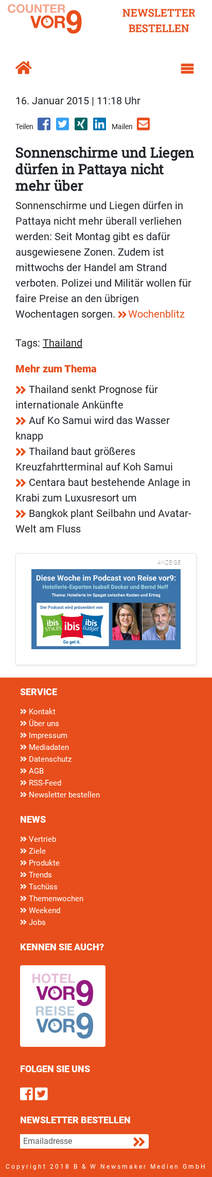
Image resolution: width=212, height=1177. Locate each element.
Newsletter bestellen (63, 794)
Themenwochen (55, 898)
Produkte (43, 863)
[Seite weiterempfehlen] (144, 127)
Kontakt (41, 711)
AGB (35, 771)
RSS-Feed (44, 783)
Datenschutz (49, 759)
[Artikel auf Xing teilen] (82, 127)
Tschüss (42, 886)
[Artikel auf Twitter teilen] (63, 127)
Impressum (47, 735)
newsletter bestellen (159, 20)
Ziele (36, 851)
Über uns (43, 723)
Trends (39, 875)
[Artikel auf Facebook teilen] (45, 127)
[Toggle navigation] (187, 68)
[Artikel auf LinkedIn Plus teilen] (100, 127)
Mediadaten (48, 747)
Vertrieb (41, 839)
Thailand (62, 343)
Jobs (36, 922)
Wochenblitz (156, 314)
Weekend (43, 910)
